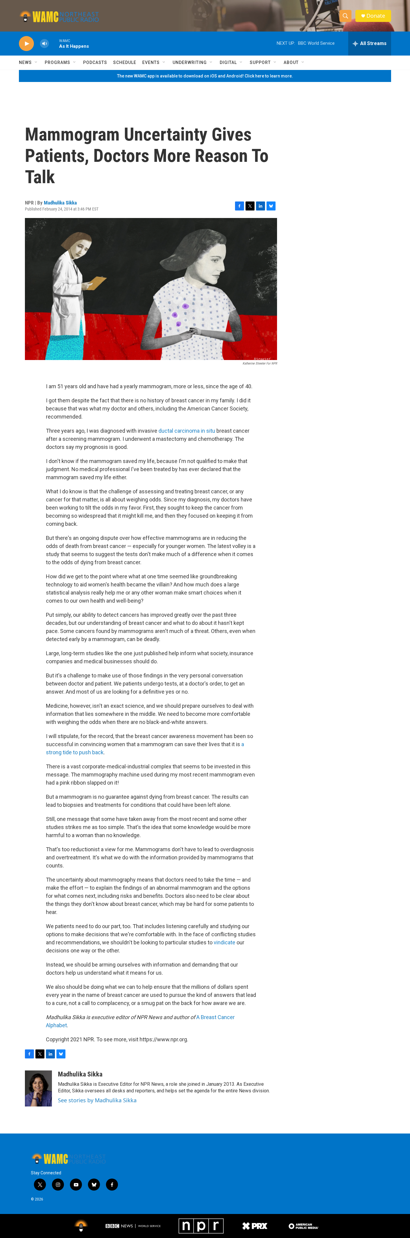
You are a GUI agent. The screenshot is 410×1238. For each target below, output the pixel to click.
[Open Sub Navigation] (36, 62)
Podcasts (95, 62)
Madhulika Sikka (60, 203)
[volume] (44, 43)
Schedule (124, 62)
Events (151, 62)
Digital (228, 62)
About (291, 62)
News (25, 62)
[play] (26, 43)
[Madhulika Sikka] (38, 1088)
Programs (57, 62)
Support (260, 62)
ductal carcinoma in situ (186, 431)
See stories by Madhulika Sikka (97, 1100)
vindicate (224, 942)
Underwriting (190, 62)
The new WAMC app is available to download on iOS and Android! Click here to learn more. (205, 76)
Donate (375, 16)
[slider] (54, 43)
